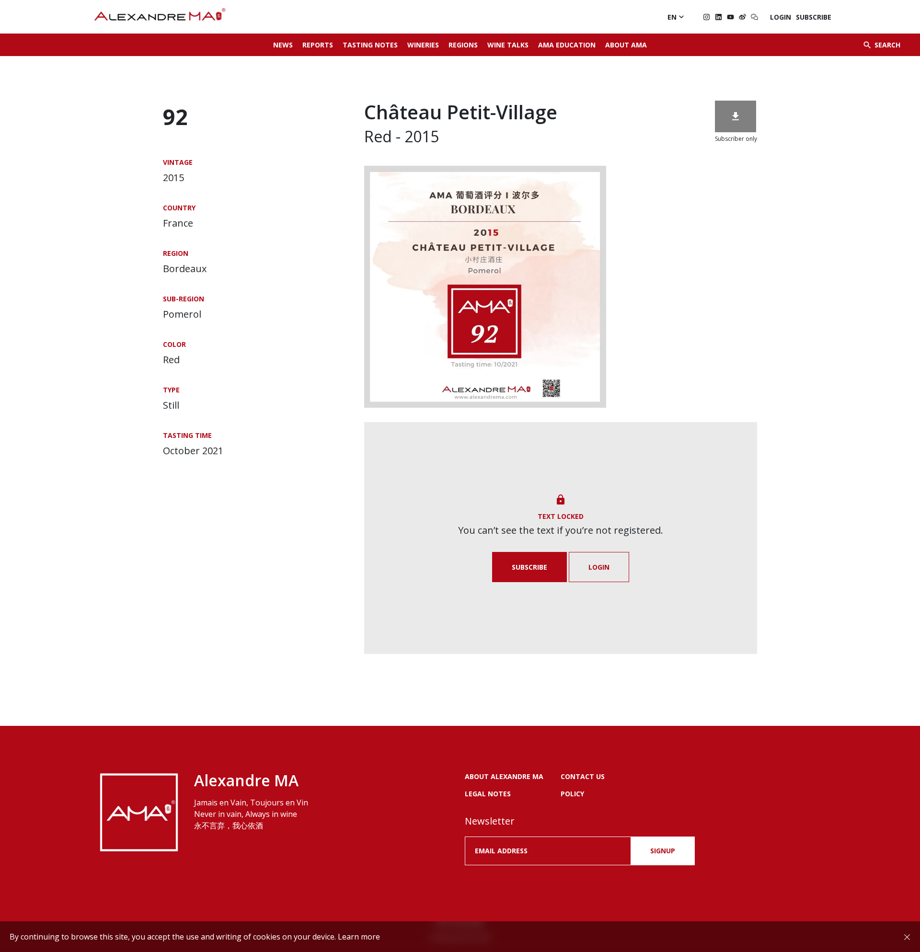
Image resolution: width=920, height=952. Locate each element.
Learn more (359, 936)
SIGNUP (662, 850)
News (283, 44)
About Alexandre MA (504, 776)
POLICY (572, 793)
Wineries (423, 44)
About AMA (626, 44)
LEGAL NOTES (488, 793)
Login (780, 17)
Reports (317, 44)
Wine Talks (508, 44)
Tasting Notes (370, 44)
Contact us (583, 776)
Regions (463, 44)
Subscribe (813, 17)
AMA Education (567, 44)
